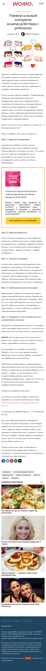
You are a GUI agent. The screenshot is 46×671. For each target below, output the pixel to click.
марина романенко (23, 475)
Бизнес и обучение (23, 11)
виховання (7, 472)
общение (15, 478)
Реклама (16, 621)
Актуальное (6, 626)
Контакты (5, 621)
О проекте (26, 621)
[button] (42, 4)
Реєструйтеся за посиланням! (23, 220)
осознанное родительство (24, 472)
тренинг (6, 478)
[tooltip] (3, 461)
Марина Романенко (32, 34)
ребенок (37, 475)
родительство (8, 475)
